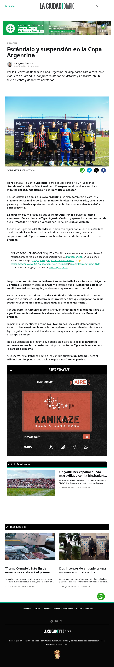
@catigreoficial (74, 256)
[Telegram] (89, 170)
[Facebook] (103, 170)
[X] (96, 170)
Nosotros (27, 608)
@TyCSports (39, 260)
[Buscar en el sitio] (97, 6)
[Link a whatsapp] (101, 595)
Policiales (89, 608)
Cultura (37, 608)
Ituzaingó (10, 5)
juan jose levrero (24, 63)
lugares (79, 608)
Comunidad (68, 608)
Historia (57, 608)
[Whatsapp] (82, 170)
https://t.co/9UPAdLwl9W (24, 263)
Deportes (12, 42)
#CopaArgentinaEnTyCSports (52, 263)
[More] (20, 6)
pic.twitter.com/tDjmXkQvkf (85, 263)
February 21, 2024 (58, 267)
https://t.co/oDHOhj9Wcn (60, 260)
